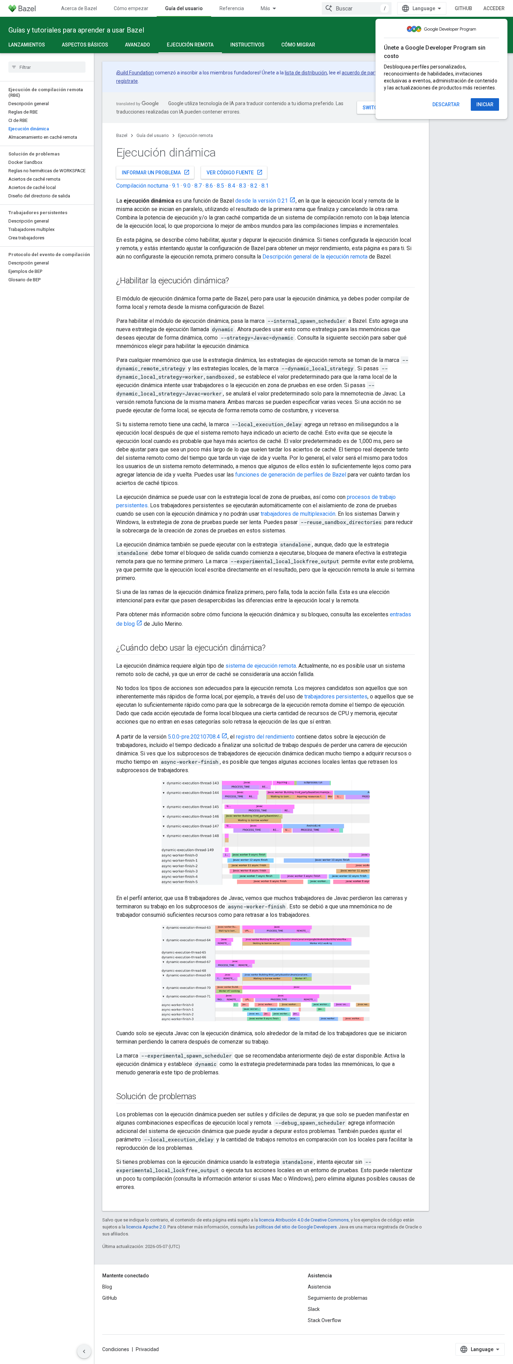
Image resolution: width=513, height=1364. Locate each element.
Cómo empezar (131, 8)
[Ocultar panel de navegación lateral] (84, 1351)
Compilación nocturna (142, 185)
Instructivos (247, 45)
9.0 (187, 185)
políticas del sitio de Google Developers (296, 1226)
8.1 (265, 185)
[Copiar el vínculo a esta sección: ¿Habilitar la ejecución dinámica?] (236, 281)
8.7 (198, 185)
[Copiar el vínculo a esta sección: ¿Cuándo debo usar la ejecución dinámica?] (272, 648)
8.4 (231, 185)
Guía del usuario (184, 8)
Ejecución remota (190, 45)
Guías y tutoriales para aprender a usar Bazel (76, 30)
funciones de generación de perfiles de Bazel (290, 474)
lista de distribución (306, 72)
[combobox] (357, 8)
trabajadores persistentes (335, 696)
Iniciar (484, 104)
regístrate (127, 81)
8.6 (209, 185)
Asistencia (319, 1287)
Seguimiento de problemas (337, 1298)
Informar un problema (156, 172)
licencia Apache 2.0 (145, 1226)
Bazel (121, 135)
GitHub (463, 8)
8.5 (220, 185)
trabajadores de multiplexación (298, 513)
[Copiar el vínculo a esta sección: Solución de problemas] (203, 1097)
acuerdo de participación (369, 72)
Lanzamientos (26, 45)
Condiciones (115, 1349)
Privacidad (147, 1349)
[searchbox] (47, 67)
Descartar (446, 104)
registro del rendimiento (265, 736)
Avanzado (137, 45)
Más (265, 8)
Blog (107, 1287)
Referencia (232, 8)
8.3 (242, 185)
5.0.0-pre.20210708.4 (194, 736)
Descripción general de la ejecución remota (314, 256)
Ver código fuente (235, 172)
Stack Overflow (324, 1320)
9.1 (175, 185)
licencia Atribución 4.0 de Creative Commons (304, 1219)
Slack (314, 1309)
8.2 (254, 185)
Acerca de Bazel (79, 8)
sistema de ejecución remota (260, 665)
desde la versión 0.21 (261, 200)
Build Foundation (135, 72)
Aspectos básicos (85, 45)
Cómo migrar (298, 45)
